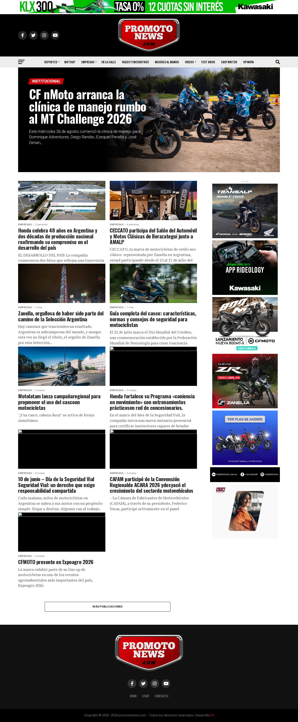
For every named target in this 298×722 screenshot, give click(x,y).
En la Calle (108, 62)
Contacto (161, 696)
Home (133, 696)
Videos (189, 62)
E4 (212, 715)
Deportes (50, 62)
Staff (145, 696)
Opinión (248, 62)
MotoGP (69, 62)
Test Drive (208, 62)
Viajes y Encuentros (135, 62)
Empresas (87, 62)
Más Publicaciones (107, 606)
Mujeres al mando (167, 62)
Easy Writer (229, 62)
